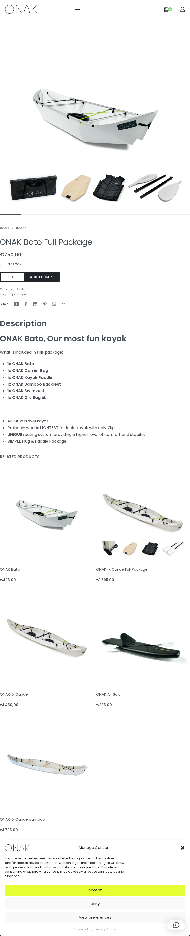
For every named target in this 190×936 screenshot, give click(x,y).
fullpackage (17, 294)
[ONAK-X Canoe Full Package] (143, 512)
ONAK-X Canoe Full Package (122, 569)
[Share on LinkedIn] (35, 304)
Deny (95, 903)
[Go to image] (10, 214)
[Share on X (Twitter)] (16, 304)
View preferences (95, 917)
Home (4, 228)
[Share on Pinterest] (45, 304)
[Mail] (54, 304)
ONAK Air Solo (108, 694)
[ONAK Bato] (47, 512)
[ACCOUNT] (182, 9)
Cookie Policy (82, 929)
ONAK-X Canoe (14, 694)
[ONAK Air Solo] (143, 637)
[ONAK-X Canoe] (47, 637)
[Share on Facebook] (26, 304)
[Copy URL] (63, 304)
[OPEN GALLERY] (95, 114)
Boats (21, 228)
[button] (182, 847)
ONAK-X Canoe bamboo (22, 819)
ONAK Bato (10, 569)
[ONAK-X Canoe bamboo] (47, 762)
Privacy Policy (105, 929)
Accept (95, 890)
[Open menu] (77, 9)
